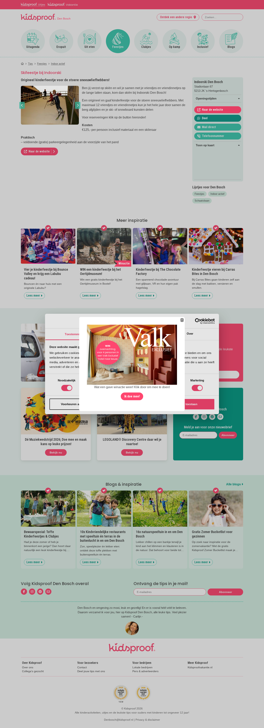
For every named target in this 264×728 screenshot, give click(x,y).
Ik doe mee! (132, 396)
